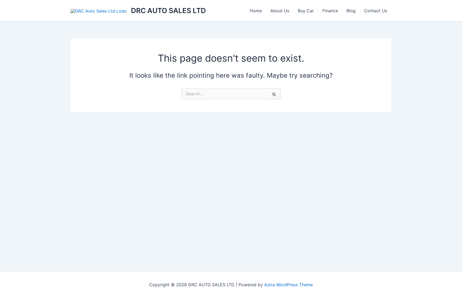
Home (256, 10)
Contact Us (375, 10)
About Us (279, 10)
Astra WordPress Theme (288, 284)
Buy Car (306, 10)
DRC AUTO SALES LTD (168, 10)
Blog (351, 10)
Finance (330, 10)
